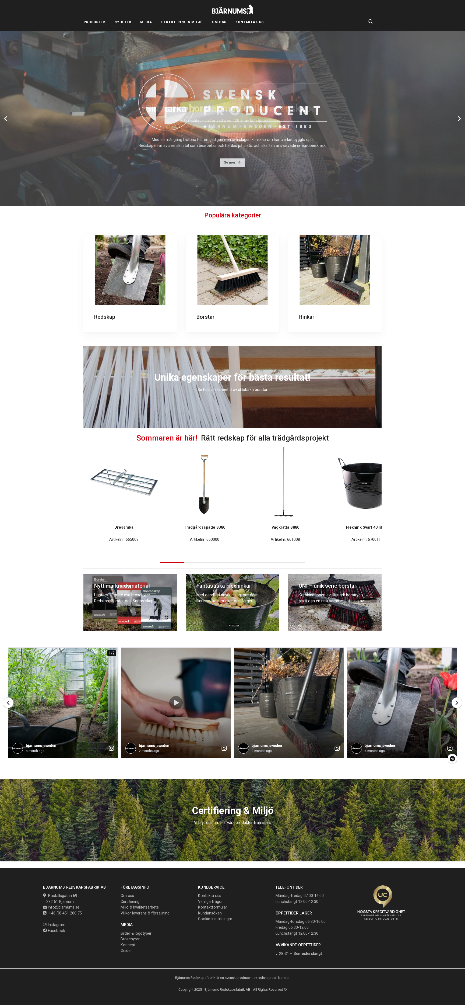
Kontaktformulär (212, 907)
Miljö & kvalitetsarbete (140, 907)
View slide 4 (244, 562)
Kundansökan (210, 913)
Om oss (127, 895)
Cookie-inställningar (215, 919)
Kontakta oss (209, 895)
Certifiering (130, 901)
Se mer (229, 137)
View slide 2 (196, 562)
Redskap (104, 317)
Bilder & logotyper (136, 933)
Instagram (56, 925)
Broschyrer (130, 939)
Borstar (205, 317)
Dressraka (123, 527)
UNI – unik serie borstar (327, 586)
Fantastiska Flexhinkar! (224, 586)
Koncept (128, 945)
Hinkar (306, 317)
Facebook (56, 930)
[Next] (459, 118)
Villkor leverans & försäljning (145, 913)
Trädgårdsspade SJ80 (204, 527)
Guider (126, 950)
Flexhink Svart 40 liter (366, 527)
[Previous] (5, 118)
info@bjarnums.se (63, 907)
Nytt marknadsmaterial (122, 586)
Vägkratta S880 (285, 527)
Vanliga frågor (210, 901)
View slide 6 (293, 562)
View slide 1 (172, 562)
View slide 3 (220, 562)
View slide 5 (269, 562)
